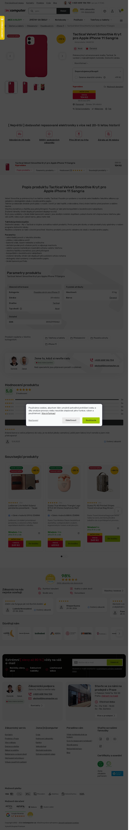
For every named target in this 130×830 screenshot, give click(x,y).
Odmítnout (71, 420)
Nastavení (33, 420)
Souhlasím (91, 420)
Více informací (48, 413)
